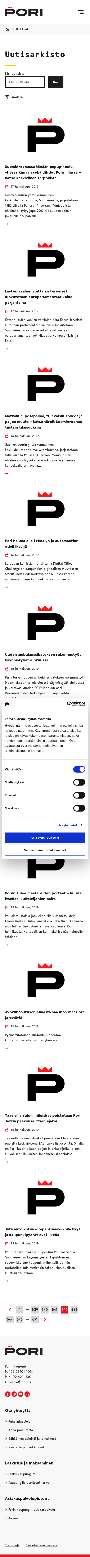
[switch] (79, 782)
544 (10, 1319)
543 (74, 1310)
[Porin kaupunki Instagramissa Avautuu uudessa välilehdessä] (14, 1394)
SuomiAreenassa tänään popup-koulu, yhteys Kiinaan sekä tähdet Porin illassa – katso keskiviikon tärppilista (43, 172)
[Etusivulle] (23, 11)
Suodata (16, 97)
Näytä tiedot (68, 825)
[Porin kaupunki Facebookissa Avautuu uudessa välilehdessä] (7, 1394)
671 (34, 1319)
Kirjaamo (14, 1518)
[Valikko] (80, 12)
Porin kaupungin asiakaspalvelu (31, 1510)
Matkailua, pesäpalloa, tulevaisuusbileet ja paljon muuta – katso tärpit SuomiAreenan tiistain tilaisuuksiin (43, 422)
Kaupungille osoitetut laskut (29, 1483)
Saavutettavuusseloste (42, 1545)
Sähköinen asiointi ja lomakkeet (31, 1439)
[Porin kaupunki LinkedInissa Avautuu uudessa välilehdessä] (27, 1394)
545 (20, 1319)
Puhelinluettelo (19, 1421)
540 (45, 1310)
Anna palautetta (20, 1430)
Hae (56, 82)
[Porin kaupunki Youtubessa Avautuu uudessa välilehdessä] (20, 1394)
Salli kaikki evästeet (45, 838)
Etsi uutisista (14, 74)
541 (54, 1310)
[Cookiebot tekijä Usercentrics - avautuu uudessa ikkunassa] (67, 704)
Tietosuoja (12, 1545)
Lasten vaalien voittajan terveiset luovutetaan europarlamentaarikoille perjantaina (38, 297)
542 (64, 1310)
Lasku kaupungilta (21, 1474)
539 (35, 1310)
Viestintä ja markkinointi (26, 1447)
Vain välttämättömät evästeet (45, 850)
